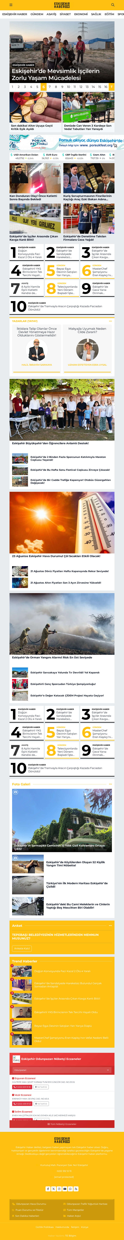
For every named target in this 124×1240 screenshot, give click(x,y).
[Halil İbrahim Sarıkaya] (36, 349)
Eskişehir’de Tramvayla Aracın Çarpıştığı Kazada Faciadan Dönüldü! (65, 308)
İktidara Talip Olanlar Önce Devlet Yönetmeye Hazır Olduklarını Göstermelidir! (37, 332)
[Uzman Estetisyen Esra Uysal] (87, 349)
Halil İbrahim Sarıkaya (37, 364)
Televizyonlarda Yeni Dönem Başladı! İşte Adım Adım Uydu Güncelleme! (67, 290)
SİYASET (65, 14)
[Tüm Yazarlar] (110, 321)
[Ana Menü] (11, 5)
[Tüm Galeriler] (110, 784)
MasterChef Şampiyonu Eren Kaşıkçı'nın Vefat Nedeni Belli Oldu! (103, 272)
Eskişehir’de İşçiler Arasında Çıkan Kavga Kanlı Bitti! (101, 254)
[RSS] (75, 1188)
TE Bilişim (70, 1235)
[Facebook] (48, 1188)
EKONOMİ (81, 14)
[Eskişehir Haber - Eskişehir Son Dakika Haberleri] (62, 5)
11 (75, 87)
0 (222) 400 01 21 (23, 1104)
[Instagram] (59, 1188)
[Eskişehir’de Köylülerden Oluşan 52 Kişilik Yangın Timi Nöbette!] (28, 863)
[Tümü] (110, 925)
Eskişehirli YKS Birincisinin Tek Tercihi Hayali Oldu (32, 272)
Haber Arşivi (74, 1216)
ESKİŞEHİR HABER (14, 14)
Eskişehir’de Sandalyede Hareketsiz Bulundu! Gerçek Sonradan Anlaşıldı (64, 254)
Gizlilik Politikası (45, 1227)
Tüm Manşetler (75, 1210)
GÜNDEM (37, 14)
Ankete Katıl (22, 948)
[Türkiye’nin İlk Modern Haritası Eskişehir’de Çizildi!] (28, 884)
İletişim (75, 1227)
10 (68, 87)
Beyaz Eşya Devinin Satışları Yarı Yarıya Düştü (67, 272)
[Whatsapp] (70, 1188)
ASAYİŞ (51, 14)
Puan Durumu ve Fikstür (29, 1210)
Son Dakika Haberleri (27, 1216)
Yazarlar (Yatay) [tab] (25, 321)
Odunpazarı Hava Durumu (31, 1204)
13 (87, 87)
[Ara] (112, 5)
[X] (53, 1188)
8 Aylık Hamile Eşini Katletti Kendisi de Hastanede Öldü (31, 290)
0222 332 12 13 (64, 1171)
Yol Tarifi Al (42, 1087)
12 (81, 87)
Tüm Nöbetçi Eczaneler (63, 1124)
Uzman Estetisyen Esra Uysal (87, 364)
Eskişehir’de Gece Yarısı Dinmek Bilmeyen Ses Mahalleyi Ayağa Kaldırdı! (102, 290)
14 (93, 87)
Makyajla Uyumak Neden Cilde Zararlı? (87, 330)
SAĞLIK (96, 14)
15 (99, 87)
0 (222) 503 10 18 (23, 1087)
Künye (84, 1227)
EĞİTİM (109, 14)
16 (105, 87)
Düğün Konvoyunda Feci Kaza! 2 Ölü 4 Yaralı (30, 254)
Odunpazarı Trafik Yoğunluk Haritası (87, 1204)
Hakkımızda (62, 1227)
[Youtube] (64, 1188)
